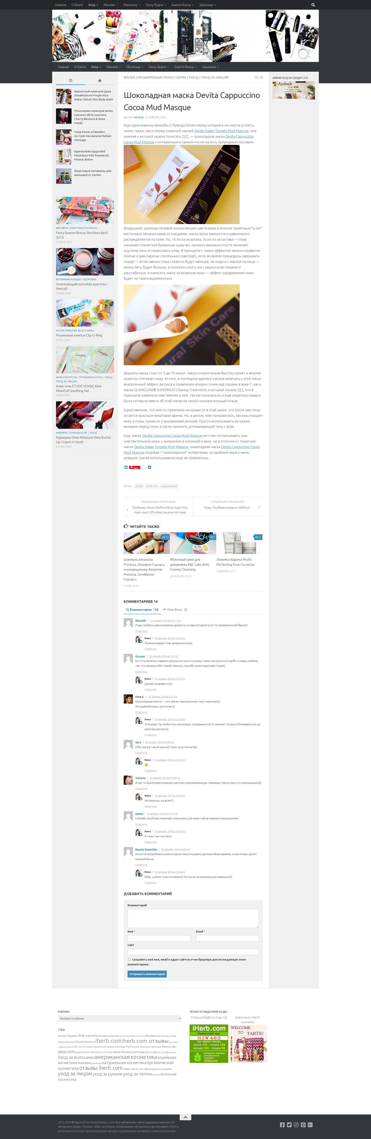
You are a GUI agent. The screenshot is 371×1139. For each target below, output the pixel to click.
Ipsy (171, 1042)
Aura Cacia (125, 1036)
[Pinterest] (303, 1125)
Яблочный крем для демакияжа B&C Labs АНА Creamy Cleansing (189, 564)
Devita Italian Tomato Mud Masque (221, 131)
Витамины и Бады (68, 279)
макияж (84, 1063)
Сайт (131, 945)
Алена (139, 813)
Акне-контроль (66, 377)
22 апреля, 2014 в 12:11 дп (166, 620)
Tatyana (140, 777)
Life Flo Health (85, 1047)
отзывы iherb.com (101, 1068)
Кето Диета (153, 1052)
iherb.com (151, 486)
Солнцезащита (168, 1052)
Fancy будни (154, 5)
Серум (180, 77)
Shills (110, 1052)
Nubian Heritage (116, 1046)
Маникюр (130, 5)
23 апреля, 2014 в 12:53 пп (170, 638)
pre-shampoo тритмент (148, 1046)
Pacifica (130, 1046)
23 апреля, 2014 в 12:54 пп (170, 719)
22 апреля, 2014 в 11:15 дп (162, 813)
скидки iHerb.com (133, 1069)
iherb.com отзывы (145, 1041)
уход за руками (107, 1073)
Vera (138, 742)
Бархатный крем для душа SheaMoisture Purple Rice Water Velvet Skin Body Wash (93, 95)
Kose (69, 1047)
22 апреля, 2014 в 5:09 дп (159, 742)
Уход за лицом (215, 77)
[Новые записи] (70, 81)
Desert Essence (85, 1041)
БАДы (141, 1052)
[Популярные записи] (99, 81)
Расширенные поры (155, 77)
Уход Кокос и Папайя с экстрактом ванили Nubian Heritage (92, 136)
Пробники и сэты (91, 377)
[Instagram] (296, 1125)
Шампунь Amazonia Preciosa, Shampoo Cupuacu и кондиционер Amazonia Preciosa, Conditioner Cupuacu (144, 569)
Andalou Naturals (109, 1035)
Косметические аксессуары (75, 330)
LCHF (74, 1047)
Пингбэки (176, 609)
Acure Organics (68, 1035)
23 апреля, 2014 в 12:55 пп (170, 795)
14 (261, 77)
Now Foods (100, 1047)
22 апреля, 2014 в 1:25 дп (163, 656)
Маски (129, 77)
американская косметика (125, 1057)
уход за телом (137, 1073)
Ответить (141, 631)
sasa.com (66, 1051)
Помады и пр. (78, 432)
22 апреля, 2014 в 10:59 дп (165, 777)
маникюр (96, 1063)
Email (200, 931)
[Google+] (310, 1125)
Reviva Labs (169, 1046)
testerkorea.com (125, 1052)
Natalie (139, 117)
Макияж (109, 5)
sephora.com (82, 1052)
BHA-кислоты (138, 1036)
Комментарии (144, 609)
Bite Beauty (163, 1036)
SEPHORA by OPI (99, 1052)
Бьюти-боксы (181, 5)
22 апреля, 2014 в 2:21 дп (162, 696)
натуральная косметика (124, 1062)
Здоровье (206, 5)
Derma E (70, 1041)
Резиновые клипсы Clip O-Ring (79, 335)
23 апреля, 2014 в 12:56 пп (170, 831)
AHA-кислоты (88, 1035)
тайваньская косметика (158, 1069)
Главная (60, 5)
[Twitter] (289, 1125)
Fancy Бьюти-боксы (83, 228)
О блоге (77, 5)
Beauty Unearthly (146, 849)
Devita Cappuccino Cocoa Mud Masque (172, 435)
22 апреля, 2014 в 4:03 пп (175, 849)
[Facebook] (282, 1125)
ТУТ (185, 136)
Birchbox (62, 228)
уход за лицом (169, 486)
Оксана (140, 656)
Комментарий (137, 905)
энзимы (156, 1075)
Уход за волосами (76, 1057)
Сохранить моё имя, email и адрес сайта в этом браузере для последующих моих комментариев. (187, 962)
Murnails (140, 620)
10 (167, 537)
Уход (91, 5)
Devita (139, 486)
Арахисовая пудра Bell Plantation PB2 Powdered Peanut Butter (91, 155)
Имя (131, 931)
